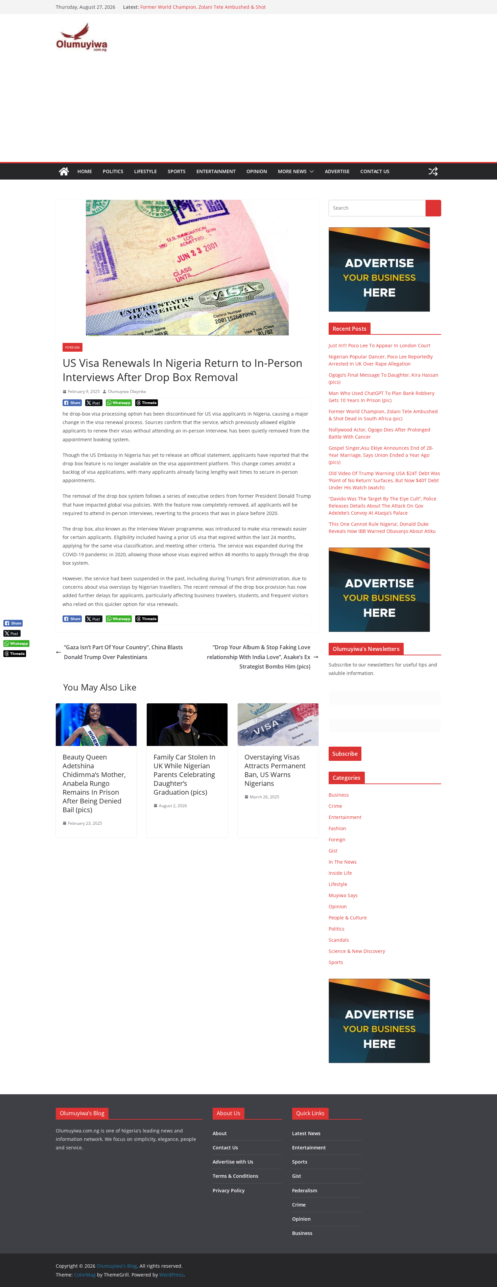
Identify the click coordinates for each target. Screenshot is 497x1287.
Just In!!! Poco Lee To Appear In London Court (379, 345)
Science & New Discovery (357, 951)
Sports (177, 171)
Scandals (339, 940)
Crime (335, 806)
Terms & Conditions (235, 1176)
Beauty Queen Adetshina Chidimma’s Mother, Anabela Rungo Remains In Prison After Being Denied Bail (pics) (94, 783)
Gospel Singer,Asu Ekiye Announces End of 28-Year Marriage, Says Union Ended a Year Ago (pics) (381, 455)
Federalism (304, 1190)
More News (292, 171)
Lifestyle (145, 171)
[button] (310, 171)
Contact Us (374, 171)
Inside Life (340, 873)
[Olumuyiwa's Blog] (64, 171)
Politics (113, 171)
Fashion (337, 828)
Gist (333, 850)
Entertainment (216, 171)
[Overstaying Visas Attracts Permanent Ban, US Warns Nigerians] (278, 708)
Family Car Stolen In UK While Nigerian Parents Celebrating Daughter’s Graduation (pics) (184, 774)
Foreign (72, 347)
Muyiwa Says (343, 895)
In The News (343, 862)
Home (84, 171)
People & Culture (348, 917)
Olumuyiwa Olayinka (127, 391)
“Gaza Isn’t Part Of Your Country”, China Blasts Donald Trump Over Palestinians (123, 652)
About (220, 1133)
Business (339, 795)
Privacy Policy (229, 1190)
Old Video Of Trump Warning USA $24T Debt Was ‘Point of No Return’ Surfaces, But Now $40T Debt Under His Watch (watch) (384, 480)
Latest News (306, 1133)
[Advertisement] (248, 111)
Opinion (256, 171)
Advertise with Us (233, 1162)
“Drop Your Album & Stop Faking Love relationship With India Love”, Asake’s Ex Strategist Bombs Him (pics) (258, 657)
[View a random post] (433, 171)
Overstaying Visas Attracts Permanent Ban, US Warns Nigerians (275, 770)
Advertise (337, 171)
